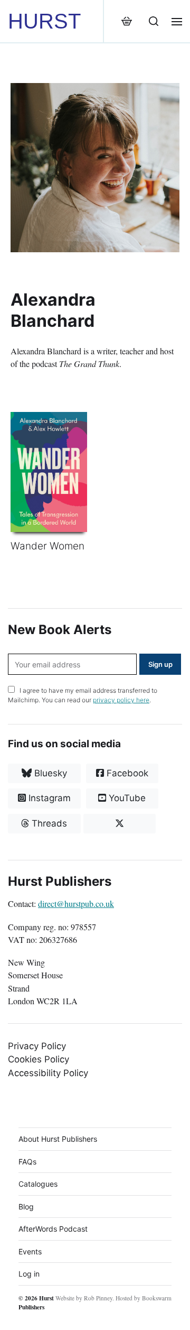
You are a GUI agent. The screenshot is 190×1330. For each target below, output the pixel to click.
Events (30, 1251)
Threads (48, 823)
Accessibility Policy (48, 1073)
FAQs (27, 1161)
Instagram (48, 798)
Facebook (126, 773)
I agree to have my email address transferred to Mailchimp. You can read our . (82, 695)
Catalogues (38, 1183)
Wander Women (47, 546)
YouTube (126, 798)
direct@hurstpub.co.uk (76, 904)
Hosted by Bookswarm (144, 1298)
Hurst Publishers (36, 1302)
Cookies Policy (38, 1059)
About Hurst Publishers (57, 1138)
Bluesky (49, 773)
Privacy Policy (37, 1046)
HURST (44, 21)
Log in (29, 1273)
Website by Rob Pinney (83, 1298)
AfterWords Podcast (53, 1228)
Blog (26, 1206)
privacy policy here (121, 700)
